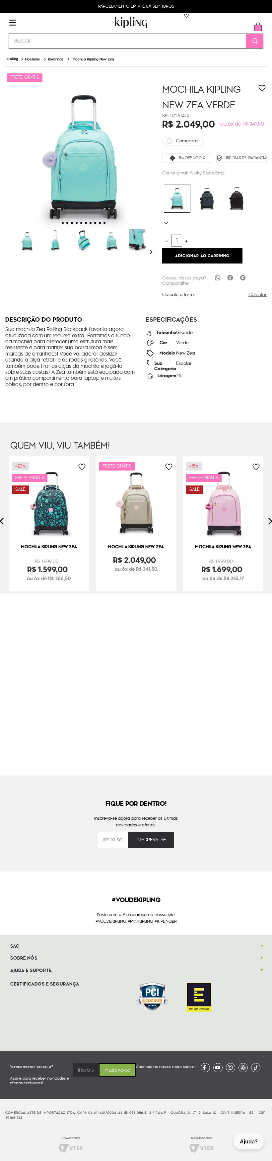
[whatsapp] (217, 277)
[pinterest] (242, 277)
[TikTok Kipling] (255, 1067)
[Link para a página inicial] (12, 58)
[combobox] (136, 41)
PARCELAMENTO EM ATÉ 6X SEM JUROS (136, 6)
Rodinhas (55, 59)
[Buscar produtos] (253, 41)
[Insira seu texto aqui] (205, 1067)
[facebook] (230, 277)
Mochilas (32, 59)
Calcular (257, 294)
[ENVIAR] (151, 840)
